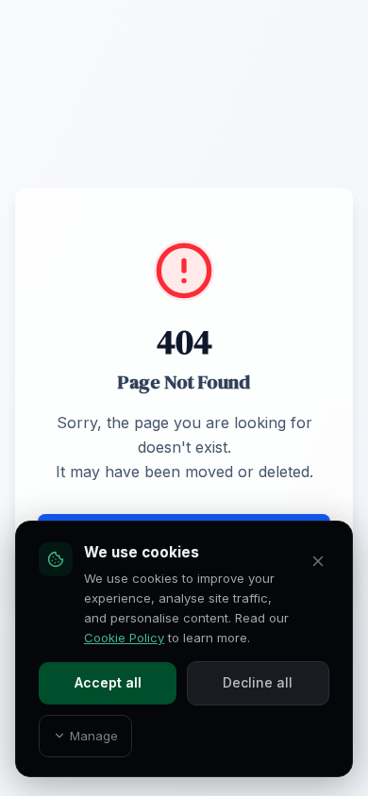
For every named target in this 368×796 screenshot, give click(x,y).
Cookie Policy (124, 637)
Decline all (258, 682)
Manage (94, 735)
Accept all (108, 682)
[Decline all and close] (318, 561)
